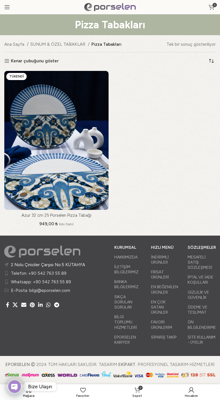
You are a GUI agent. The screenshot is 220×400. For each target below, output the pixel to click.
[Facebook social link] (7, 305)
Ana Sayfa (14, 44)
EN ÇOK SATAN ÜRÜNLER (159, 307)
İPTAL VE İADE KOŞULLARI (200, 280)
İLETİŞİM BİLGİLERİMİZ (126, 269)
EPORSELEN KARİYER (125, 340)
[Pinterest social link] (32, 305)
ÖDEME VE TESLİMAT (197, 310)
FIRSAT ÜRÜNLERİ (160, 275)
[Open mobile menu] (7, 7)
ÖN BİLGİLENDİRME (202, 325)
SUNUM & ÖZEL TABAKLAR (58, 44)
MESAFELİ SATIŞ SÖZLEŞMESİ (200, 262)
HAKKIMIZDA (126, 257)
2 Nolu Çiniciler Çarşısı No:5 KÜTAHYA (48, 264)
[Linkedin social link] (40, 305)
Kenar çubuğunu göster (35, 60)
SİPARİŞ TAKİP (163, 337)
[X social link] (15, 305)
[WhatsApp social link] (48, 305)
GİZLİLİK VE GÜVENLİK (198, 295)
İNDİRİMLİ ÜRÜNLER (160, 260)
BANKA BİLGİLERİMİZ (126, 284)
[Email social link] (23, 305)
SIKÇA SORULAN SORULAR (123, 302)
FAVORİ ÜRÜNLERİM (161, 325)
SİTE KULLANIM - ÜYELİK (201, 340)
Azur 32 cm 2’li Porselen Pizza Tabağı (56, 215)
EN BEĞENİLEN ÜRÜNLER (164, 289)
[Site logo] (110, 6)
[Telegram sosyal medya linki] (56, 305)
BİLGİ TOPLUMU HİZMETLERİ (125, 322)
